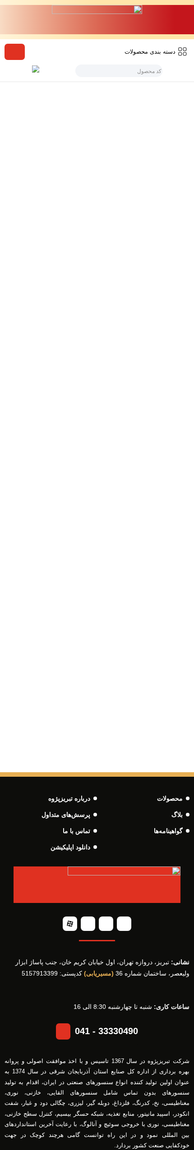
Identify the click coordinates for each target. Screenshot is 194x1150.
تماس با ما (76, 830)
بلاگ (177, 814)
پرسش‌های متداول (66, 814)
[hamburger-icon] (15, 52)
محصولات (170, 798)
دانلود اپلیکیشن (70, 847)
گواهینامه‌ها (168, 830)
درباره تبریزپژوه (69, 798)
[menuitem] (156, 51)
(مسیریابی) (99, 973)
